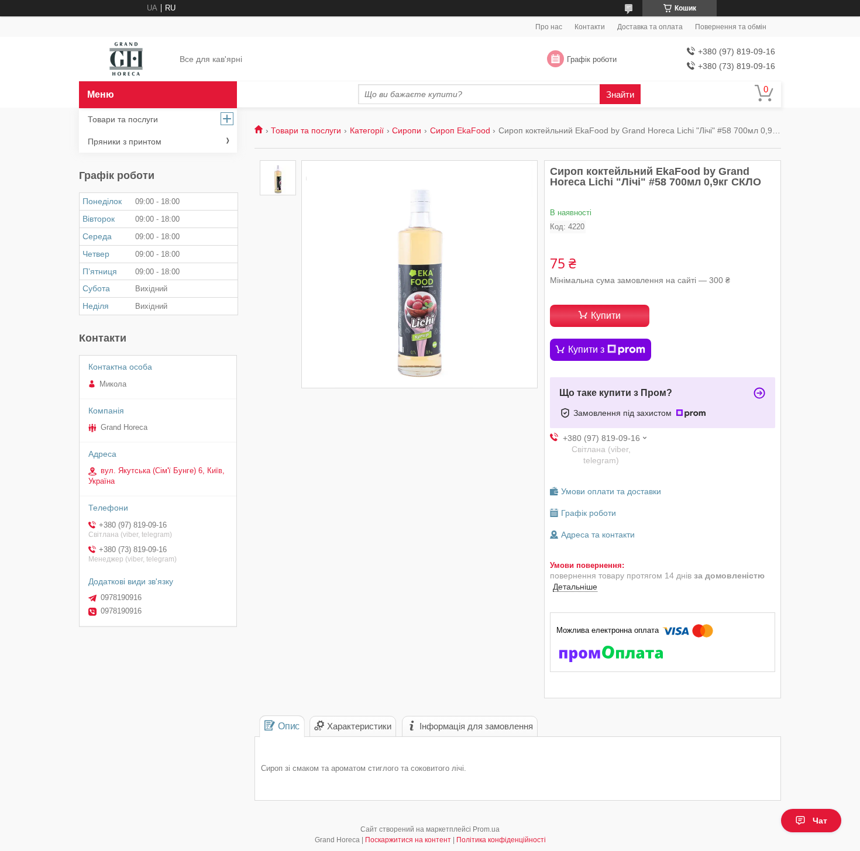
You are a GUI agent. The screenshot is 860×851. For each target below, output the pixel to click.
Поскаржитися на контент (408, 840)
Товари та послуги (306, 130)
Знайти (620, 94)
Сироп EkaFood (460, 130)
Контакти (590, 27)
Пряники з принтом (124, 141)
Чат (820, 820)
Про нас (548, 27)
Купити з (586, 349)
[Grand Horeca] (126, 59)
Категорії (367, 130)
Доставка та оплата (650, 27)
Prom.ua (486, 829)
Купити (606, 316)
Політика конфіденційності (501, 840)
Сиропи (406, 130)
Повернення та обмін (730, 27)
